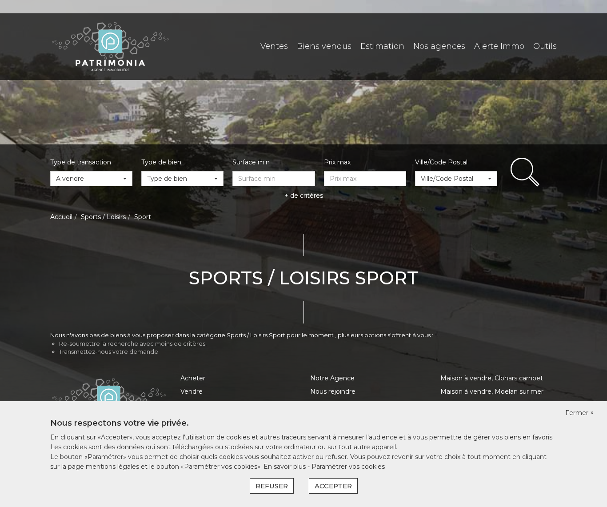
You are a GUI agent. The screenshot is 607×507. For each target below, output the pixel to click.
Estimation (382, 46)
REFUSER (272, 486)
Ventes (274, 46)
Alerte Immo (499, 46)
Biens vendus (324, 46)
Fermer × (579, 413)
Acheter (192, 378)
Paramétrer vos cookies (348, 467)
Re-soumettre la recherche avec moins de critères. (133, 343)
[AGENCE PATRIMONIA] (110, 46)
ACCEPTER (333, 486)
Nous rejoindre (332, 391)
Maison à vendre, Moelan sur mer (491, 391)
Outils (545, 46)
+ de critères (303, 196)
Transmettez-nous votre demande (108, 351)
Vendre (191, 391)
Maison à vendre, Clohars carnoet (491, 378)
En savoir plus (285, 467)
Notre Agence (332, 378)
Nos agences (439, 46)
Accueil (61, 217)
